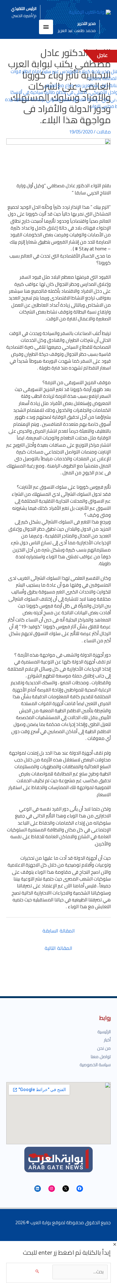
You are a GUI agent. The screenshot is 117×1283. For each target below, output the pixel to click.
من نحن (104, 1048)
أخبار (107, 1040)
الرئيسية (104, 1032)
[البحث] (37, 1272)
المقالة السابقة (58, 930)
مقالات (103, 131)
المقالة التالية (58, 948)
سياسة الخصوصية (95, 1065)
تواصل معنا (101, 1057)
